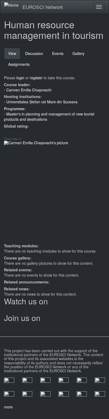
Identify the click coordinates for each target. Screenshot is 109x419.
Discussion (34, 53)
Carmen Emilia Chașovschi (28, 89)
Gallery (78, 53)
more (8, 406)
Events (57, 53)
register (36, 77)
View (14, 55)
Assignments (19, 64)
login (20, 77)
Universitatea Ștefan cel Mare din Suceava (42, 101)
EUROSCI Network (42, 6)
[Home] (11, 5)
